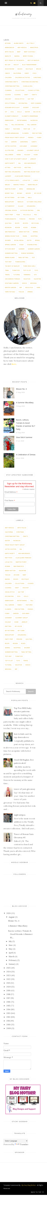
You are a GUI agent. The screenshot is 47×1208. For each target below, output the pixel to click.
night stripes (19, 815)
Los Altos (26, 180)
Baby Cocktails (29, 52)
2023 (8, 975)
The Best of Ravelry (12, 266)
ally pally (30, 43)
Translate (24, 1144)
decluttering (10, 103)
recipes (25, 223)
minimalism (31, 189)
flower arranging (12, 133)
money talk (9, 193)
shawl (25, 236)
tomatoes (16, 270)
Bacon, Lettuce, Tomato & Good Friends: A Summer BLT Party (25, 424)
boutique (29, 69)
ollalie (20, 206)
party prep (9, 215)
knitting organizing (13, 172)
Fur (6, 142)
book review (9, 69)
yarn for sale (10, 292)
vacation (26, 279)
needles (20, 202)
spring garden (10, 245)
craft (26, 95)
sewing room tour (12, 236)
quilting (8, 223)
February (13, 960)
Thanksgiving (20, 262)
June (11, 945)
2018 (8, 994)
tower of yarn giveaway (24, 789)
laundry (8, 176)
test (33, 257)
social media (18, 240)
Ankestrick (34, 47)
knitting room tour (31, 172)
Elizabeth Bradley (11, 116)
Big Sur (7, 65)
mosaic (19, 193)
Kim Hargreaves (30, 163)
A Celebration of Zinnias (25, 454)
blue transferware (29, 65)
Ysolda (21, 292)
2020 (8, 987)
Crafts (34, 95)
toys (36, 270)
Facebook (34, 120)
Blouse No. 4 (21, 389)
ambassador (9, 47)
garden (14, 142)
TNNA (7, 270)
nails (30, 197)
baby (19, 52)
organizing (31, 206)
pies (35, 215)
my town (21, 197)
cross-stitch (19, 99)
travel (7, 275)
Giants (33, 142)
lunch (35, 180)
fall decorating (17, 125)
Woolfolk (29, 287)
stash (21, 245)
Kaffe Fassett (10, 163)
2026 (8, 913)
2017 (8, 998)
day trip (31, 99)
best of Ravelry (33, 60)
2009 (8, 1028)
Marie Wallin (32, 185)
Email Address (11, 492)
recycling (35, 223)
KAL (19, 163)
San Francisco (10, 232)
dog (12, 112)
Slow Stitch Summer (24, 437)
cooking (17, 95)
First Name (10, 500)
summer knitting (11, 253)
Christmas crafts (11, 82)
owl (38, 210)
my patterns (9, 197)
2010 (8, 1024)
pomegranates (10, 219)
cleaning (8, 90)
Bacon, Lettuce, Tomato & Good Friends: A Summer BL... (20, 934)
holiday (27, 155)
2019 (8, 990)
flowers (25, 133)
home (36, 155)
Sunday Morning (27, 253)
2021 (8, 983)
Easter (27, 112)
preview (32, 219)
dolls (19, 112)
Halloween (9, 155)
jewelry (33, 159)
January (12, 964)
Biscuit (16, 65)
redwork (8, 227)
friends (30, 137)
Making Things (18, 185)
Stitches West (10, 249)
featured (16, 129)
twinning (26, 275)
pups (39, 219)
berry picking (28, 56)
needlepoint (9, 202)
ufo (35, 275)
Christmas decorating (29, 82)
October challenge (34, 202)
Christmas (37, 77)
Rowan (33, 227)
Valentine (37, 279)
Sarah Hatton (24, 232)
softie (29, 240)
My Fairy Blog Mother (28, 1185)
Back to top (36, 1192)
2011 (8, 1021)
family (7, 129)
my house (37, 193)
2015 (8, 1005)
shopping (34, 236)
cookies (8, 95)
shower (8, 240)
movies (28, 193)
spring (37, 240)
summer (21, 249)
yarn (38, 287)
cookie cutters (33, 90)
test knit (8, 262)
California (17, 73)
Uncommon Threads (12, 279)
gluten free (9, 150)
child (34, 73)
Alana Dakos (18, 43)
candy (26, 73)
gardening (24, 142)
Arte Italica (9, 52)
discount (35, 107)
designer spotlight (12, 107)
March (11, 956)
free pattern (37, 133)
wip (20, 287)
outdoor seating (26, 210)
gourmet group (33, 150)
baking (17, 56)
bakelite (8, 56)
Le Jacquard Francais (22, 176)
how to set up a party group (16, 159)
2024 (8, 971)
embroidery (9, 120)
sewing (35, 232)
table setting (23, 257)
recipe (17, 223)
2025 (8, 968)
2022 (8, 979)
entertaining (22, 120)
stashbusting (32, 245)
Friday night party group (15, 137)
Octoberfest (10, 206)
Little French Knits (12, 180)
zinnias (30, 292)
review (17, 227)
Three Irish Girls (29, 266)
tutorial (16, 275)
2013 (8, 1013)
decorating (23, 103)
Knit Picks (17, 167)
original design (11, 210)
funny (39, 137)
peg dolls (27, 215)
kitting (7, 167)
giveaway (33, 146)
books (20, 69)
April (11, 953)
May (10, 949)
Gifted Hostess (10, 146)
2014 (8, 1009)
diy (6, 112)
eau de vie (36, 112)
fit (34, 129)
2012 (8, 1017)
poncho (22, 219)
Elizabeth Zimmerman (30, 116)
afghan (8, 43)
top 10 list (27, 270)
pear (18, 215)
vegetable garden (12, 283)
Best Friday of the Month (14, 60)
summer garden (34, 249)
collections (19, 90)
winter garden (10, 287)
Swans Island (10, 257)
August (12, 917)
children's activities (22, 77)
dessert (26, 107)
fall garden (31, 125)
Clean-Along (27, 86)
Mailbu (7, 185)
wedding (33, 283)
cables (7, 73)
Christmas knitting (12, 86)
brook (38, 69)
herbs (19, 155)
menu (21, 189)
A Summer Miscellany (24, 402)
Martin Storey (10, 189)
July (10, 941)
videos (24, 283)
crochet (8, 99)
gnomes (20, 150)
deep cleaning (36, 103)
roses (25, 227)
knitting (27, 167)
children (8, 77)
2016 (8, 1002)
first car (26, 129)
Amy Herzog (22, 47)
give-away (23, 146)
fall (6, 125)
